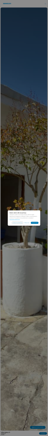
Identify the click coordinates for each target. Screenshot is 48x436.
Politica (28, 432)
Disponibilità (35, 432)
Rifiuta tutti (26, 222)
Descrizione (6, 432)
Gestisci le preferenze (17, 222)
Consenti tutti (35, 222)
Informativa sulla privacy (15, 219)
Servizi (16, 432)
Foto (12, 432)
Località (22, 432)
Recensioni (42, 432)
